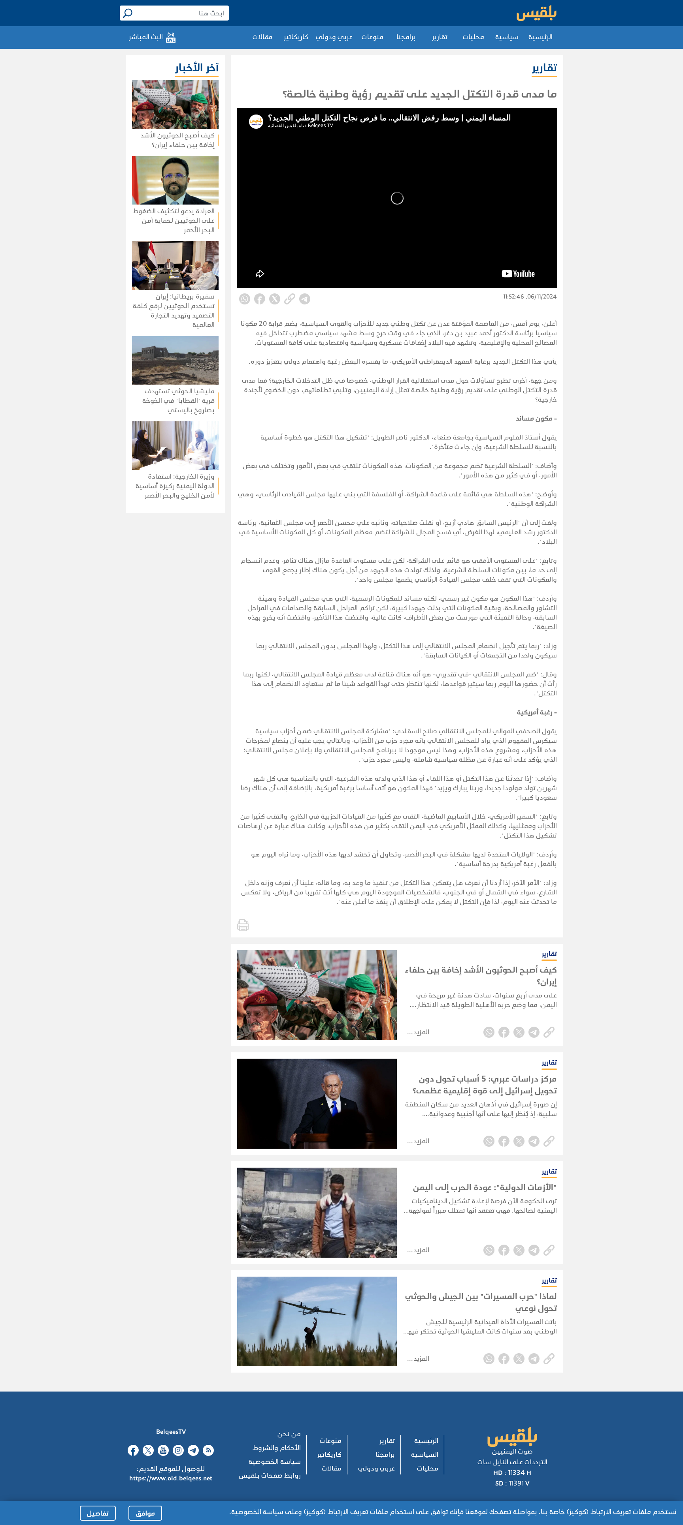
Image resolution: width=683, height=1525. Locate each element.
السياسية (424, 1454)
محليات (473, 36)
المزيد (421, 1032)
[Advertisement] (152, 615)
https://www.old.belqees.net (170, 1478)
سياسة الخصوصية (275, 1461)
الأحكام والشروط (277, 1447)
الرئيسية (540, 36)
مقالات (262, 36)
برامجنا (406, 36)
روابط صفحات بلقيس (270, 1475)
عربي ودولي (334, 36)
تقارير (439, 36)
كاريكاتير (296, 36)
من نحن (289, 1434)
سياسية (507, 36)
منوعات (372, 36)
